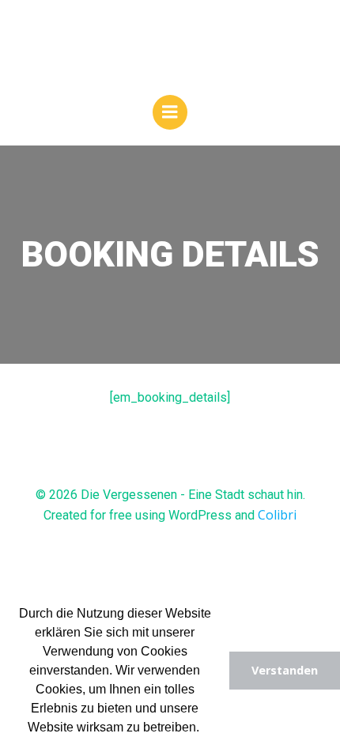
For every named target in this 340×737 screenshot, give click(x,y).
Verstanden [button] (284, 670)
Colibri (277, 514)
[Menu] (170, 112)
